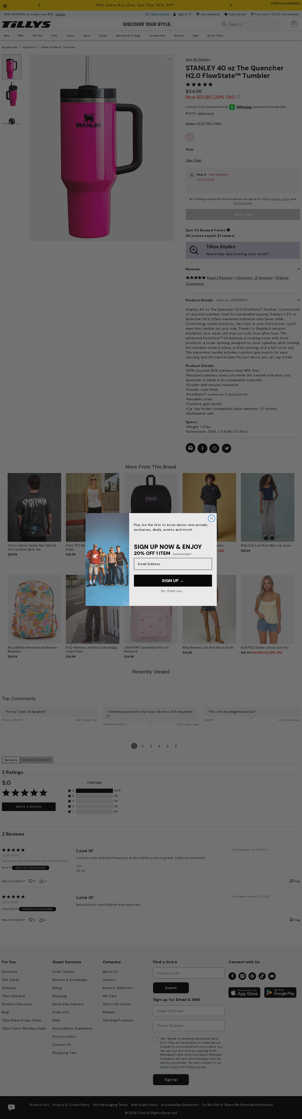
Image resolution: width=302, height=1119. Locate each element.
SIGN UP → (173, 580)
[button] (297, 505)
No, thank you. (171, 591)
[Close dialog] (211, 518)
